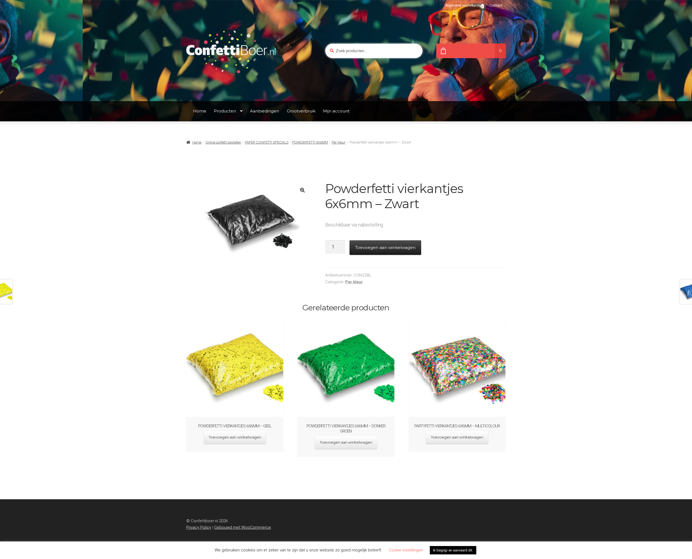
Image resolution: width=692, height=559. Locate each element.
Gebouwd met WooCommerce (242, 527)
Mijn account (336, 111)
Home (199, 111)
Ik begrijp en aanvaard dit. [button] (453, 550)
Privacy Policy (198, 527)
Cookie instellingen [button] (406, 550)
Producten (225, 111)
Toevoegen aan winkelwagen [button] (235, 437)
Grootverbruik (301, 111)
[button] (302, 190)
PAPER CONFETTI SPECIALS (266, 142)
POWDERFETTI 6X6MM (310, 142)
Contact (496, 5)
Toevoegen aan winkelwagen (385, 247)
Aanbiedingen (264, 111)
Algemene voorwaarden (464, 5)
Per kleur (338, 142)
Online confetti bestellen (223, 142)
